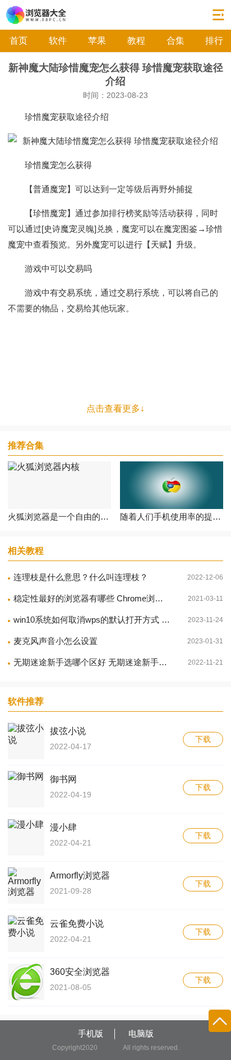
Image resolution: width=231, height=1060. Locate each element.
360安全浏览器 (80, 972)
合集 (175, 40)
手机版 (90, 1033)
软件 (58, 40)
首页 (18, 40)
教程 (136, 40)
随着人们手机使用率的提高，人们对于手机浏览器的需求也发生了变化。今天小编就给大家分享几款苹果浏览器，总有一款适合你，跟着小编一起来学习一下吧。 (171, 516)
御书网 (63, 779)
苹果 (97, 40)
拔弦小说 (68, 731)
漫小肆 (63, 827)
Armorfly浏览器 (80, 875)
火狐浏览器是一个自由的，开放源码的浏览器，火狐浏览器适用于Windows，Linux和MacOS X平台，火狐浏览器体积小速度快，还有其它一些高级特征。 (59, 516)
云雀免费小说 (77, 923)
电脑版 (141, 1033)
